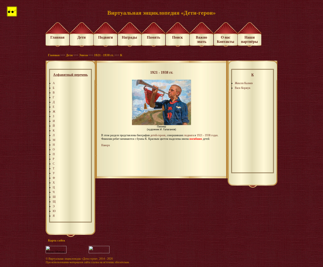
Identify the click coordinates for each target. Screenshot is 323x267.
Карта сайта (56, 240)
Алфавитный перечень (70, 75)
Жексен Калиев (244, 83)
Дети (81, 37)
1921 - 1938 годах (207, 135)
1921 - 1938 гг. (104, 55)
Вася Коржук (242, 88)
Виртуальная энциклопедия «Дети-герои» (73, 258)
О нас (225, 37)
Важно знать (201, 39)
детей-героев (158, 135)
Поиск (177, 37)
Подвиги (105, 37)
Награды (129, 37)
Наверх (105, 145)
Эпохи (83, 55)
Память (153, 37)
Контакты (225, 42)
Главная (57, 37)
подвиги (189, 135)
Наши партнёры (249, 39)
